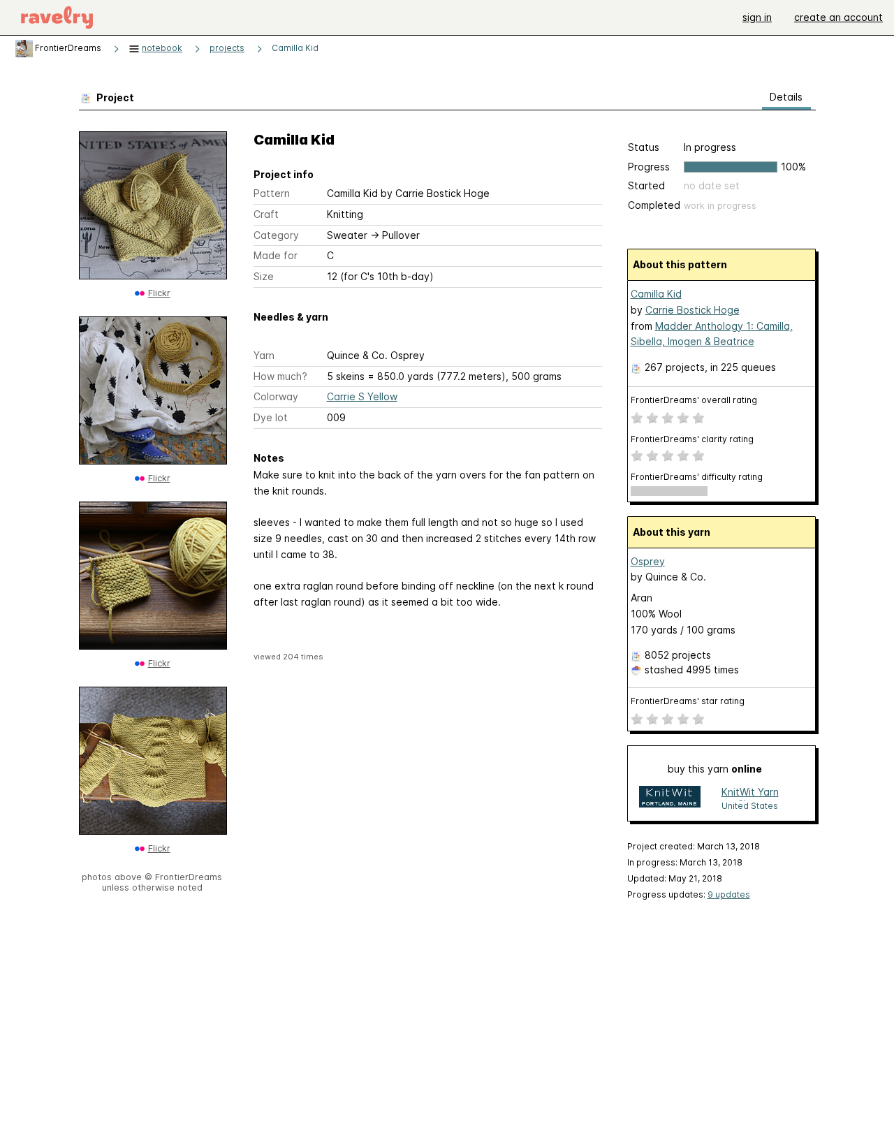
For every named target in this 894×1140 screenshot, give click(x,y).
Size (264, 276)
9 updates (729, 894)
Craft (266, 214)
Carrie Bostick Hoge (692, 310)
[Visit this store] (669, 798)
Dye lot (271, 417)
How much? (280, 376)
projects (227, 48)
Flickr (159, 293)
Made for (276, 255)
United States (749, 806)
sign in (757, 17)
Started (646, 185)
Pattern (272, 193)
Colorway (276, 396)
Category (276, 235)
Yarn (264, 355)
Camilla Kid (295, 48)
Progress (649, 167)
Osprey (648, 561)
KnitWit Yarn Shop (750, 793)
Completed (654, 205)
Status (643, 147)
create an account (838, 17)
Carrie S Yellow (362, 396)
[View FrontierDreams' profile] (24, 48)
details (786, 97)
